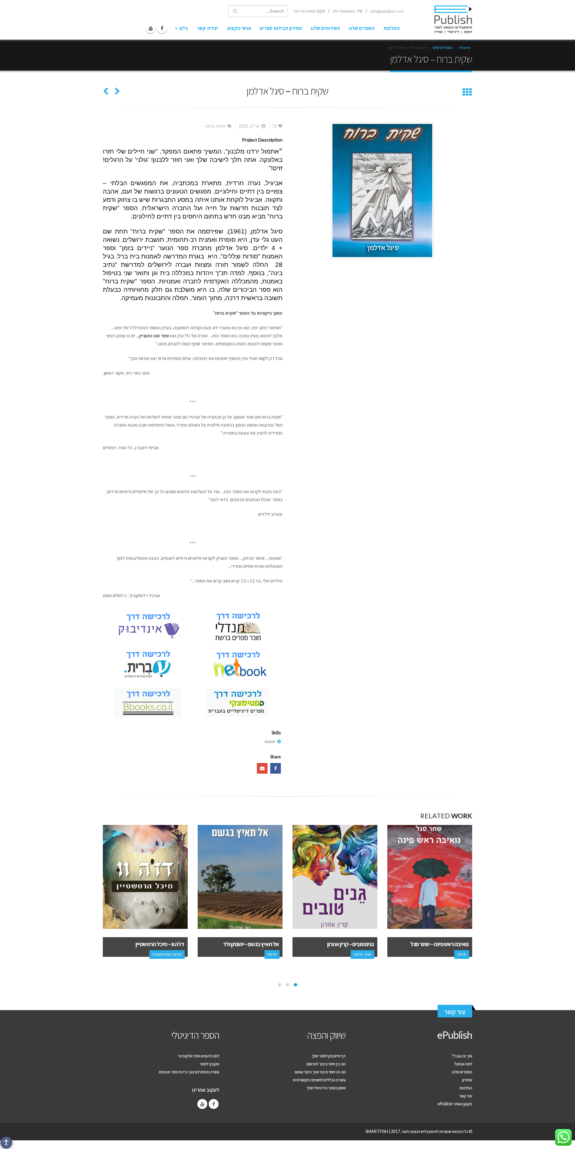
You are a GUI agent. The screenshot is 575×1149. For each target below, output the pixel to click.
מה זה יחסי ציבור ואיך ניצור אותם (320, 1071)
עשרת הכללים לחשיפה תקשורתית (319, 1079)
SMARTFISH (376, 1131)
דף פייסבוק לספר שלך (328, 1055)
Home (465, 47)
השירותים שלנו (325, 28)
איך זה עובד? (462, 1055)
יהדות (221, 126)
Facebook (275, 768)
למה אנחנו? (463, 1063)
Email (262, 768)
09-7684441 (344, 11)
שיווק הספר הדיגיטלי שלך (326, 1087)
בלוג (183, 28)
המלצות (391, 28)
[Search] (235, 11)
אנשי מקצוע (239, 28)
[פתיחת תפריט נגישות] (6, 1143)
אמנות (270, 741)
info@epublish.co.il (387, 11)
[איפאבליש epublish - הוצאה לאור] (447, 19)
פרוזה (210, 126)
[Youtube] (151, 28)
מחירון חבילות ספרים (281, 28)
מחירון (467, 1079)
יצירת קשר (207, 28)
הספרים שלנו (362, 28)
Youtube (202, 1104)
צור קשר (455, 1011)
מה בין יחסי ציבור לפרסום (326, 1063)
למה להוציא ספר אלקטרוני (198, 1055)
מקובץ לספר (209, 1063)
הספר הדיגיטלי (195, 1035)
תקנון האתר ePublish (455, 1103)
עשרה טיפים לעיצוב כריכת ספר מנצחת (189, 1071)
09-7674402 (305, 11)
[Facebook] (162, 28)
